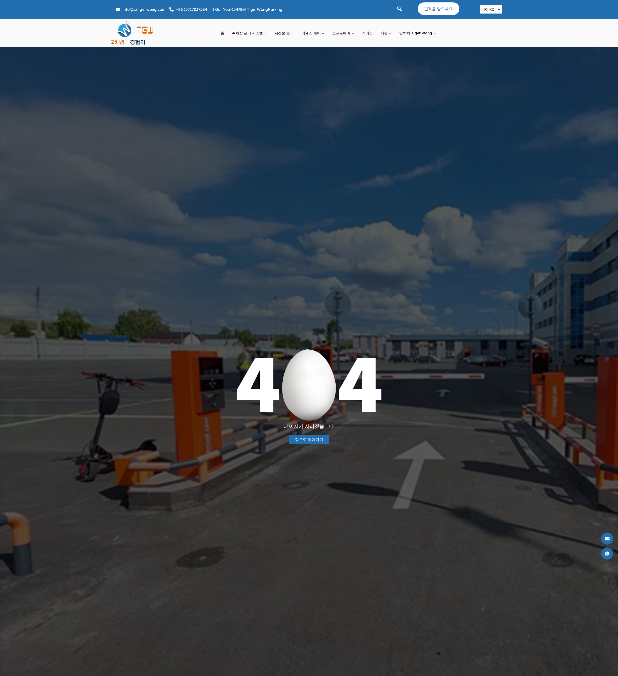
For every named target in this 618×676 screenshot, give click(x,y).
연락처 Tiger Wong (415, 33)
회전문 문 (282, 33)
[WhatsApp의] (20, 414)
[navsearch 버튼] (399, 9)
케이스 (367, 33)
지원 (384, 33)
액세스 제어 (311, 33)
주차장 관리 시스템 (247, 33)
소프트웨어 (341, 33)
